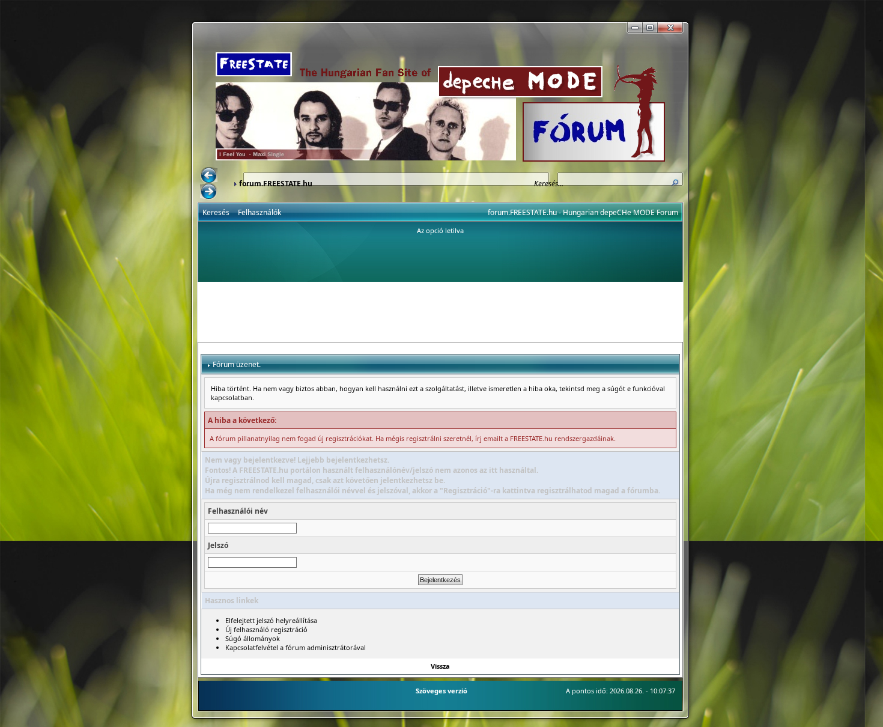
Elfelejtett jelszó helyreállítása (271, 620)
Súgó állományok (252, 638)
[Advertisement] (440, 312)
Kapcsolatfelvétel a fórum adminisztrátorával (295, 647)
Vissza (440, 666)
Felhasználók (259, 212)
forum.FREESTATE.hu (275, 183)
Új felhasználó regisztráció (266, 629)
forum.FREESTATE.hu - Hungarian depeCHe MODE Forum (583, 212)
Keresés (215, 212)
